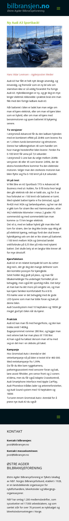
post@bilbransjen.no (18, 444)
